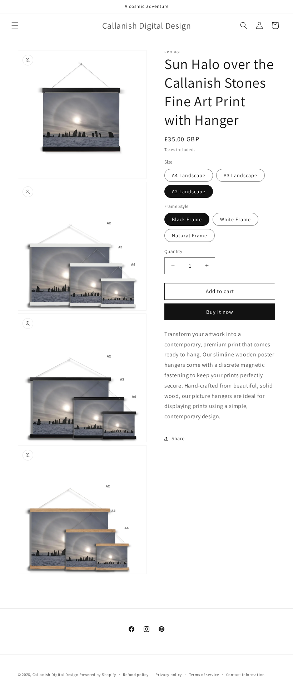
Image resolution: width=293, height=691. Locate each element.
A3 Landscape (240, 175)
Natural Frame (189, 235)
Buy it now (219, 311)
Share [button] (178, 438)
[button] (15, 25)
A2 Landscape (188, 191)
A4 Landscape (188, 175)
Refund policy (135, 674)
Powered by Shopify (97, 674)
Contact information (245, 674)
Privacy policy (168, 674)
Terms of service (204, 674)
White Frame (235, 219)
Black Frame (187, 219)
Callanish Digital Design (56, 674)
